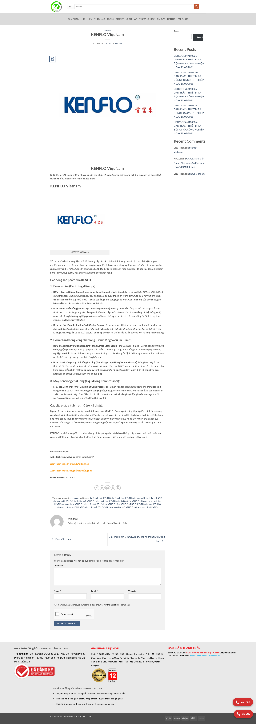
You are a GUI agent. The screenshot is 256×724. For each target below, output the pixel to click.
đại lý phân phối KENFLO (93, 504)
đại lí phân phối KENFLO (84, 501)
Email (94, 591)
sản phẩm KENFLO (149, 507)
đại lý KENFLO (76, 504)
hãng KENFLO (122, 504)
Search (177, 31)
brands (107, 30)
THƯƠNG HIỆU (147, 19)
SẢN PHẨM (73, 19)
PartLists (182, 19)
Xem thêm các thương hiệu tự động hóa (71, 470)
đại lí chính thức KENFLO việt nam (126, 498)
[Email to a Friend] (107, 487)
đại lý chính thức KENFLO (106, 501)
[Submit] (196, 6)
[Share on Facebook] (96, 487)
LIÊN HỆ (171, 19)
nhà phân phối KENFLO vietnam (127, 507)
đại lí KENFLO (67, 501)
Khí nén (87, 19)
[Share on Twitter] (102, 487)
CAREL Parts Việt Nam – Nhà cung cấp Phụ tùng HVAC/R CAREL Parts (189, 162)
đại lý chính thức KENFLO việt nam (132, 501)
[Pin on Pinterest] (113, 487)
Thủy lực (99, 19)
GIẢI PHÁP (131, 19)
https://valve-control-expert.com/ (205, 655)
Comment (59, 565)
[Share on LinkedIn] (118, 487)
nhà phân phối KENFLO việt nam (99, 507)
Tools (110, 19)
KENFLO (132, 504)
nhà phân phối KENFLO (74, 507)
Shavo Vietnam (197, 173)
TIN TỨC (161, 19)
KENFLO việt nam (144, 504)
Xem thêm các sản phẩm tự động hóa (69, 463)
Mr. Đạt (118, 43)
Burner (120, 19)
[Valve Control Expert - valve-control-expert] (56, 7)
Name (57, 591)
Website (132, 591)
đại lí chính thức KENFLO (100, 498)
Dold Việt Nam (63, 539)
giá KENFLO (110, 504)
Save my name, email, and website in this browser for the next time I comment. (94, 604)
